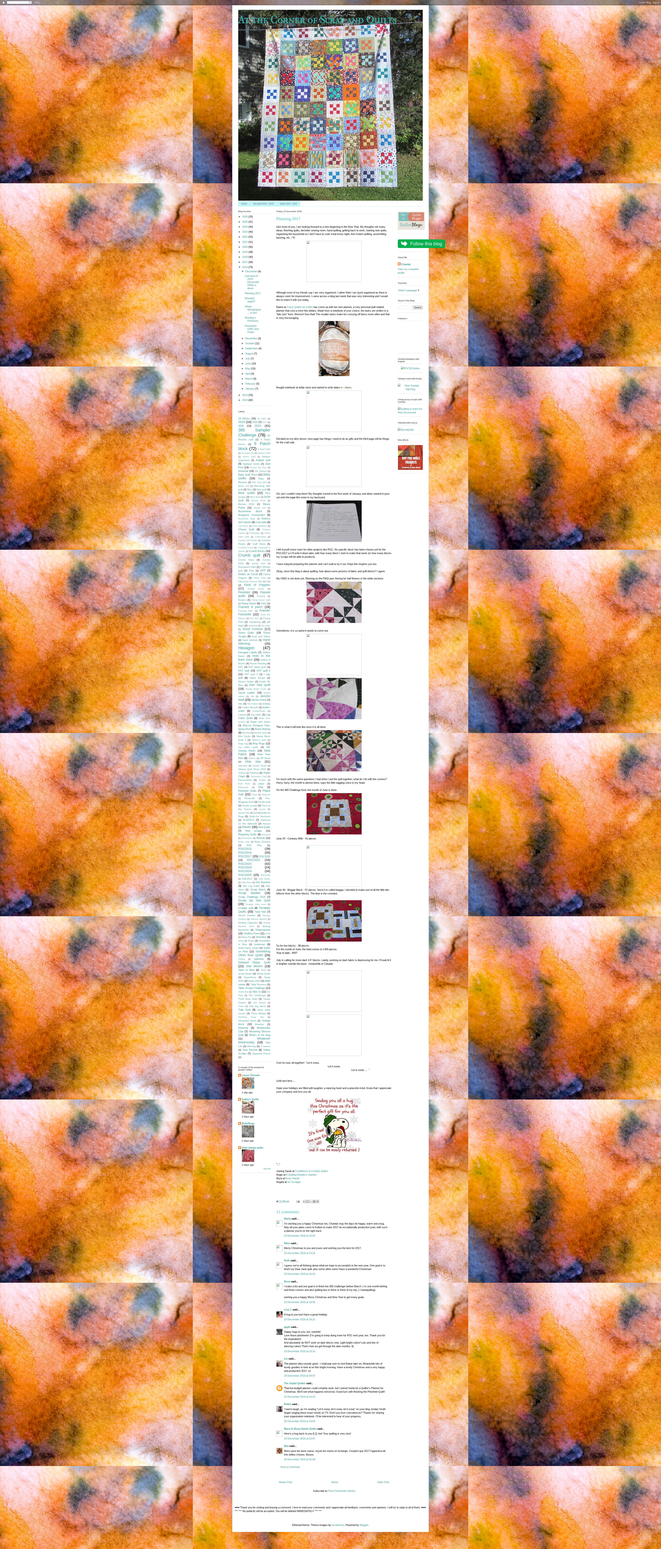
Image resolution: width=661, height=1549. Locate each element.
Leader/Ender (259, 711)
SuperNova (250, 977)
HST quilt (243, 670)
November (251, 338)
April (248, 373)
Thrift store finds (247, 999)
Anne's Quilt (249, 457)
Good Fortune (253, 629)
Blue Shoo (255, 497)
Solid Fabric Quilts (248, 948)
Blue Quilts (246, 493)
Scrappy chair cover (256, 904)
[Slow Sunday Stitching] (410, 389)
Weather (259, 1024)
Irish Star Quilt (259, 685)
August (249, 353)
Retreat (260, 838)
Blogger (364, 1525)
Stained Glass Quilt (254, 962)
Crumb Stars (246, 560)
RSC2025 (245, 875)
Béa (286, 1445)
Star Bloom (254, 966)
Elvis (251, 570)
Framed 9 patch (250, 607)
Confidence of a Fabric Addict (311, 1171)
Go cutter (266, 625)
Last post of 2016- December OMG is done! (252, 282)
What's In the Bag (259, 1035)
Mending (246, 733)
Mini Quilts (244, 736)
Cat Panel (243, 526)
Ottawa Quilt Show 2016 (252, 769)
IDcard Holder (246, 681)
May (248, 368)
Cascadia (261, 522)
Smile (241, 941)
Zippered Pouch (261, 1053)
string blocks (245, 973)
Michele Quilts (260, 733)
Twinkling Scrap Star (251, 1017)
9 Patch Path (264, 449)
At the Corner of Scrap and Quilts (317, 20)
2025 (245, 221)
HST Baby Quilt (257, 667)
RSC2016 (245, 852)
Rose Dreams (262, 841)
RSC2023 (245, 867)
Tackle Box (243, 992)
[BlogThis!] (307, 1201)
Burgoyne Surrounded (251, 514)
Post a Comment (290, 1466)
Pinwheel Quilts (247, 790)
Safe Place (247, 882)
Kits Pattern (252, 704)
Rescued (266, 834)
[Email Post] (297, 1201)
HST (240, 667)
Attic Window (261, 471)
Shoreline (261, 937)
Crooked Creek (245, 547)
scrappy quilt (245, 907)
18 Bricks (244, 418)
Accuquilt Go (248, 453)
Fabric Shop (260, 578)
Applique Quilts (251, 464)
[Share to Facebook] (314, 1201)
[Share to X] (311, 1201)
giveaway (253, 625)
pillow (261, 783)
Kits (240, 704)
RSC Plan (254, 845)
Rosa (287, 1281)
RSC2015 (245, 848)
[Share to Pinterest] (317, 1201)
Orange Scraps (259, 766)
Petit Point (244, 784)
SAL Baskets (262, 882)
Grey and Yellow (261, 636)
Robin (287, 1404)
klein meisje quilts (252, 1147)
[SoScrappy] (410, 368)
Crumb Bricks (257, 551)
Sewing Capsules (248, 922)
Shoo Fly (246, 937)
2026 (245, 216)
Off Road (265, 758)
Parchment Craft (258, 776)
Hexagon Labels (247, 652)
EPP (263, 570)
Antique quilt (263, 460)
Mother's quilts (259, 740)
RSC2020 (264, 856)
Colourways (260, 537)
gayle (287, 1326)
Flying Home (249, 603)
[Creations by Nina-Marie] (410, 468)
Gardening (255, 622)
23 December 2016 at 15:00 (299, 1235)
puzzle (262, 809)
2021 (245, 241)
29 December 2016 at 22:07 (299, 1438)
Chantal (406, 264)
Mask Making (262, 728)
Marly (287, 1218)
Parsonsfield (245, 780)
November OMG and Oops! (252, 328)
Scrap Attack (258, 889)
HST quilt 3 (251, 674)
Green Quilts (246, 632)
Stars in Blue (246, 969)
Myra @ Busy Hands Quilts (300, 1428)
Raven (246, 827)
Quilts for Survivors (259, 816)
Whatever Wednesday (254, 1040)
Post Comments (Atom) (341, 1490)
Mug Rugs (259, 743)
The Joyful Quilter (295, 1383)
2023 (245, 231)
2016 (245, 267)
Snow (251, 940)
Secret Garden (246, 915)
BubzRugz (248, 1123)
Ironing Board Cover (255, 689)
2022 (245, 236)
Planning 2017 (253, 293)
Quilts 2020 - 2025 (288, 204)
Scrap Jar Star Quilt (254, 900)
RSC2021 (253, 860)
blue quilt (261, 489)
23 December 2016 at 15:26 (299, 1253)
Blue (249, 489)
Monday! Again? (250, 300)
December (251, 271)
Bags (261, 478)
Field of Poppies (257, 585)
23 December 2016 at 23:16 (299, 1351)
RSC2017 (245, 856)
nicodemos (338, 1525)
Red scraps (253, 830)
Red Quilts (264, 827)
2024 (245, 226)
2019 (245, 251)
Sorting (241, 959)
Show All (266, 1169)
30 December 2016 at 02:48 (299, 1459)
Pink (260, 787)
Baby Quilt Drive (247, 474)
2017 (245, 262)
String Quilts (263, 973)
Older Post (383, 1482)
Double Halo (258, 563)
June (248, 363)
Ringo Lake (244, 842)
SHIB (267, 933)
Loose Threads (251, 1075)
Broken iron (260, 508)
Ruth (287, 1260)
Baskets (242, 482)
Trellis (241, 1006)
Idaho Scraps (257, 678)
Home (244, 204)
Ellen (287, 1243)
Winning (251, 1046)
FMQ (263, 603)
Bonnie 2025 (246, 504)
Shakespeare (262, 929)
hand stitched (250, 640)
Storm (263, 970)
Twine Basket (258, 1013)
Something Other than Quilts (254, 953)
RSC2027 (247, 878)
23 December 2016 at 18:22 (299, 1319)
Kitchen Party (258, 699)
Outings (241, 773)
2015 (245, 395)
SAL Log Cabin (251, 886)
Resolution (247, 838)
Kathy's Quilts (250, 1099)
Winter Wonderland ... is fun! (253, 309)
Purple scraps (249, 805)
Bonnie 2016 (258, 500)
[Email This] (304, 1201)
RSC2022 (245, 863)
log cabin (256, 714)
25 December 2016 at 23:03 (299, 1421)
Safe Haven (264, 879)
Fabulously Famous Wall (250, 581)
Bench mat (243, 486)
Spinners (259, 958)
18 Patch (261, 418)
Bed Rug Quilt (259, 482)
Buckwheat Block (250, 511)
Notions (252, 758)
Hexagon (246, 648)
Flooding (261, 596)
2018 (245, 256)
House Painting (258, 663)
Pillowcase (243, 787)
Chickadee (255, 533)
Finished (244, 592)
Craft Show (258, 544)
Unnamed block (247, 1020)
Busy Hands (293, 1178)
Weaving (243, 1027)
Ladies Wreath (250, 707)
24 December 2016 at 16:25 (299, 1396)
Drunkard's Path (247, 567)
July (248, 358)
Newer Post (285, 1482)
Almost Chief (264, 453)
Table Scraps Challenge (251, 988)
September (251, 348)
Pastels (262, 780)
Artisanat (243, 470)
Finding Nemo (256, 589)
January (250, 388)
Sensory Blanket (259, 919)
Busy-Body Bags (246, 519)
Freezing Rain (245, 611)
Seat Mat (260, 911)
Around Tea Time (258, 467)
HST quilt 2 (263, 670)
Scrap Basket (249, 893)
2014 (245, 400)
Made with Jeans (260, 722)
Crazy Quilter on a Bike (300, 307)
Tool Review (259, 1002)
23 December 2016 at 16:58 (299, 1302)
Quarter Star (244, 813)
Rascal (266, 823)
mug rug (243, 743)
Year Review (250, 1049)
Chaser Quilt (246, 529)
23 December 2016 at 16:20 (299, 1273)
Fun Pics (254, 618)
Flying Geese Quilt (261, 600)
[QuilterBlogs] (411, 228)
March (249, 378)
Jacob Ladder (246, 692)
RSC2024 (245, 871)
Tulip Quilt (244, 1009)
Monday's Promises (251, 319)
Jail (252, 696)
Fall (268, 581)
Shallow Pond (251, 933)
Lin (286, 1358)
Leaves (242, 714)
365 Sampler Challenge (254, 432)
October (250, 343)
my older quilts (248, 747)
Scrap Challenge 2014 (251, 896)
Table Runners (258, 984)
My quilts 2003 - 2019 (263, 204)
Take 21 (256, 991)
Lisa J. (288, 1309)
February (250, 383)
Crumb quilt (249, 555)
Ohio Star (253, 761)
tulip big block (257, 1006)
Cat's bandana (260, 526)
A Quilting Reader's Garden (301, 1174)
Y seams (265, 1046)
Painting (254, 773)
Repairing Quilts (247, 834)
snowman (259, 944)
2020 (245, 246)
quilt (255, 813)
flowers (242, 600)
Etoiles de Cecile (248, 574)
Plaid (254, 794)
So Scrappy (294, 1181)
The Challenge (257, 995)
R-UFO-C (248, 819)
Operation (243, 766)
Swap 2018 (254, 981)
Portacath (249, 798)
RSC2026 (265, 875)
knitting (266, 704)
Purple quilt (264, 802)
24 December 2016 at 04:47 (299, 1375)
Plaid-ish (266, 794)
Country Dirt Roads (247, 540)
